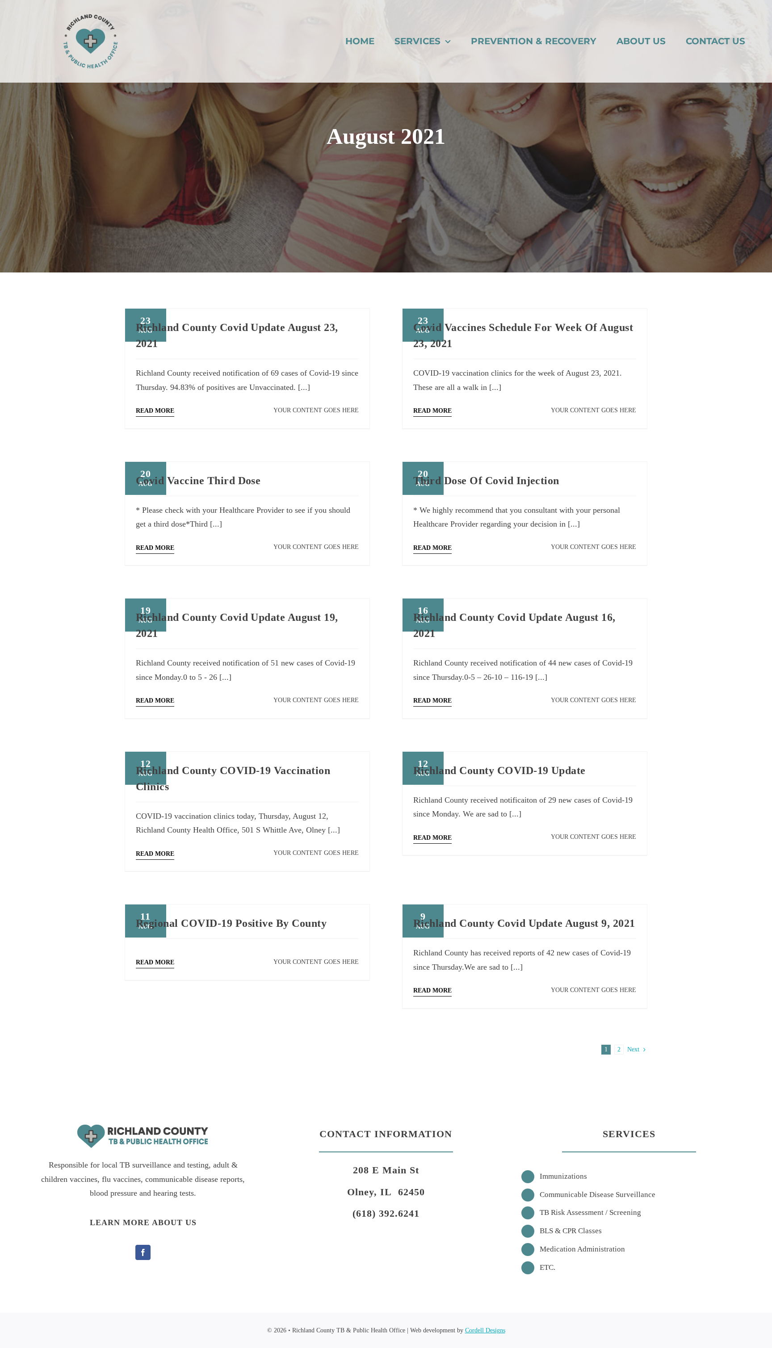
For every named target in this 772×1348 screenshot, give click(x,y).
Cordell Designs (485, 1330)
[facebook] (143, 1252)
